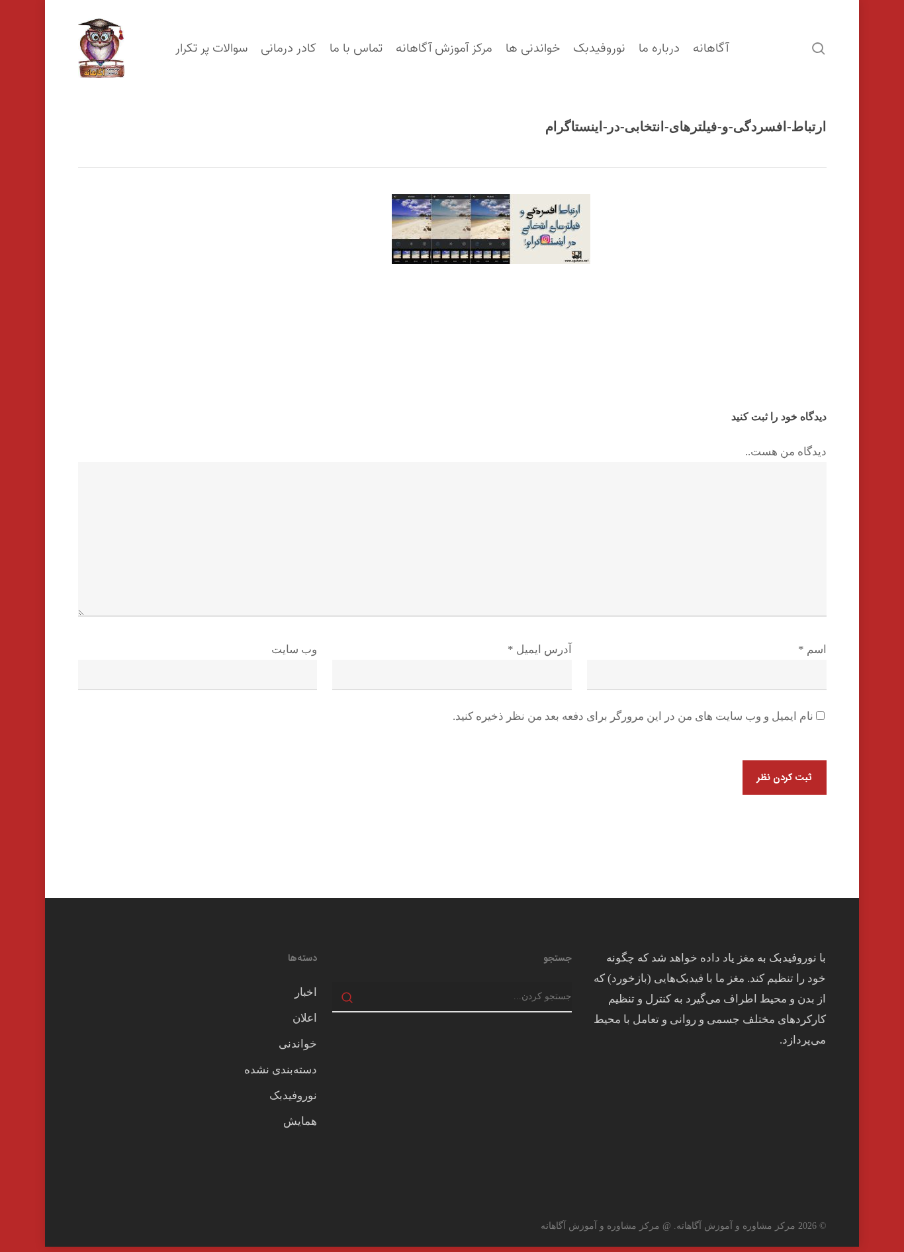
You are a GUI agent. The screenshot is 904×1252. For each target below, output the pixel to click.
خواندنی (298, 1044)
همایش (300, 1121)
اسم (812, 649)
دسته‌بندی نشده (280, 1069)
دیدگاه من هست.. (786, 451)
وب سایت (294, 649)
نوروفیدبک (293, 1095)
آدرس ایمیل (540, 649)
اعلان (305, 1018)
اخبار (305, 992)
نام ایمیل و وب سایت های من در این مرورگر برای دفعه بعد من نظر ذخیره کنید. (633, 716)
